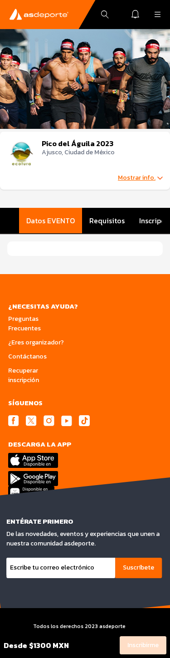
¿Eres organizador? (36, 342)
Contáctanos (27, 356)
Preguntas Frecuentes (24, 323)
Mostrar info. (136, 177)
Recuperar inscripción (23, 375)
